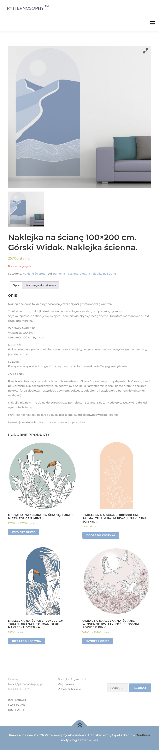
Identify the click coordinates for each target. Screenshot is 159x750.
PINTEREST (16, 710)
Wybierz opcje (23, 532)
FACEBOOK (16, 705)
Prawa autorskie (69, 689)
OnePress (143, 735)
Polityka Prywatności (73, 679)
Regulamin (66, 684)
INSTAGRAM (17, 700)
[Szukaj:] (117, 687)
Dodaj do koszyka (100, 535)
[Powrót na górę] (79, 725)
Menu (152, 23)
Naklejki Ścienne (34, 273)
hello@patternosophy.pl (25, 684)
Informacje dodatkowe (40, 285)
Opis (16, 285)
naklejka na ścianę (65, 273)
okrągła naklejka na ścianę (98, 273)
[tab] (16, 285)
